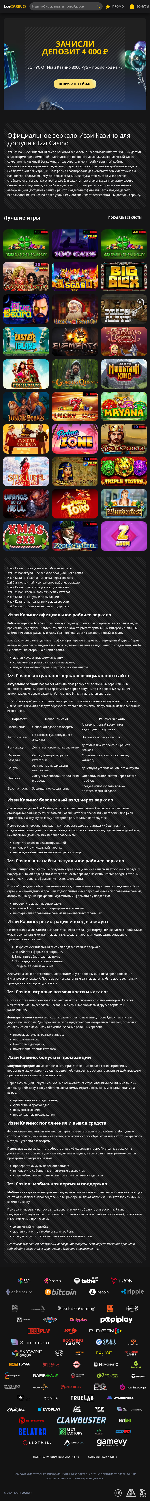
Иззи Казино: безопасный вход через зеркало (40, 578)
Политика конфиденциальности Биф (56, 1456)
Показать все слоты (125, 218)
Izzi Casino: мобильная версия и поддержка (38, 606)
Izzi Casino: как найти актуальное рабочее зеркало (43, 582)
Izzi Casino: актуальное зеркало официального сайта (45, 573)
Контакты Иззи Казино (102, 1456)
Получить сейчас (75, 84)
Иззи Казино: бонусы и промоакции (33, 597)
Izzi (15, 6)
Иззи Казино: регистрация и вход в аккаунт (38, 587)
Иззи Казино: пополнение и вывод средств (38, 601)
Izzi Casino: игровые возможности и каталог (38, 592)
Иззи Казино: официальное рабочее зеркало (39, 568)
